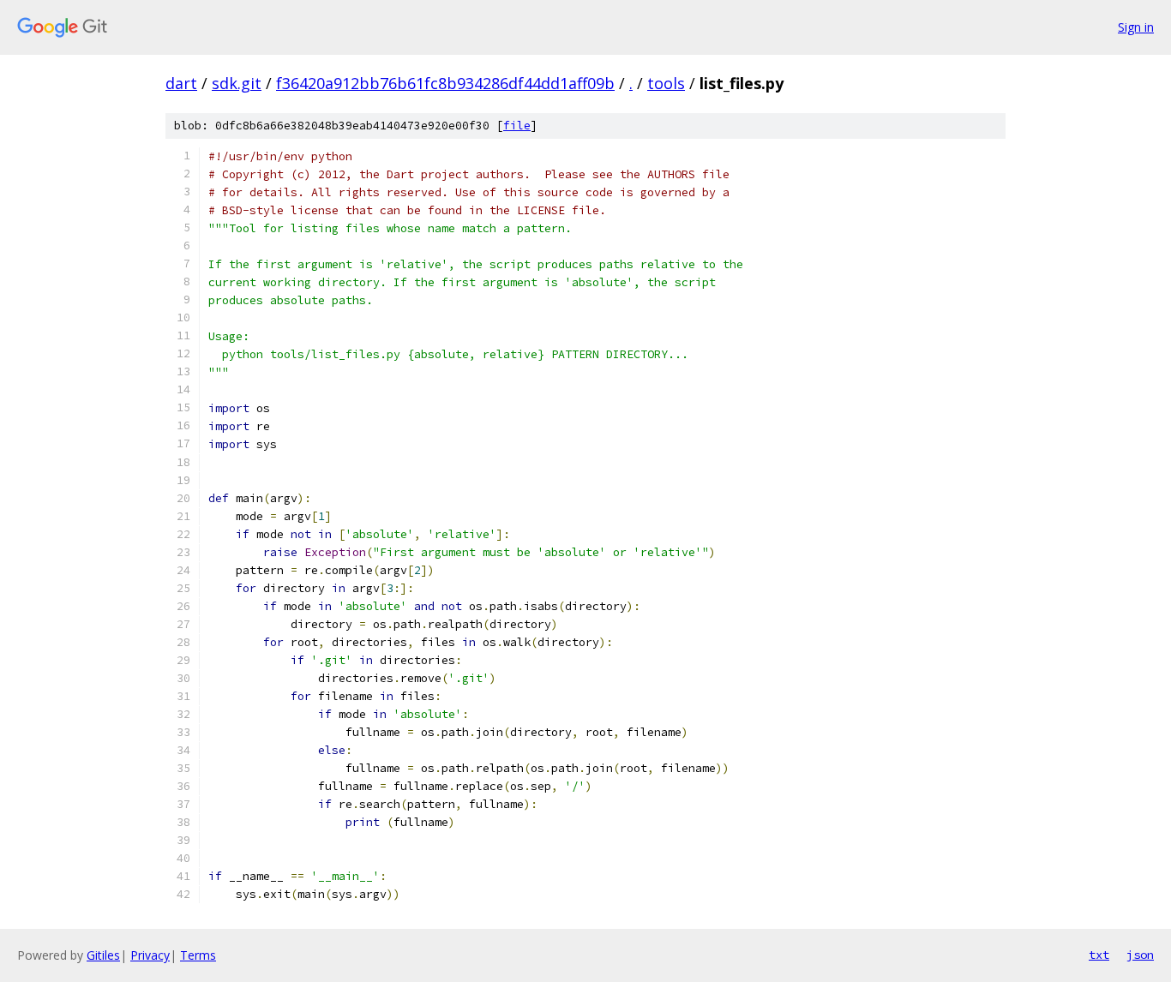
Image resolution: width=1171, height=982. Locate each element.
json (1140, 954)
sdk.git (236, 83)
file (517, 125)
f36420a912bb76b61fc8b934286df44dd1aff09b (445, 83)
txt (1099, 954)
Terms (198, 955)
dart (181, 83)
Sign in (1136, 27)
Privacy (150, 955)
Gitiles (103, 955)
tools (666, 83)
